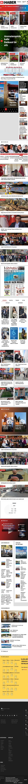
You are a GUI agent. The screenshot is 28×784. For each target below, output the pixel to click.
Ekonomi (2, 747)
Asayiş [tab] (11, 300)
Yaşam (2, 743)
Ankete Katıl (14, 516)
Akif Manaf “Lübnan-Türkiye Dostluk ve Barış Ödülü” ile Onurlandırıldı (9, 8)
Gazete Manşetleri (11, 760)
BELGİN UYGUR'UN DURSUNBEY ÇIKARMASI (7, 427)
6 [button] (12, 109)
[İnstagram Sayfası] (6, 715)
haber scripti (2, 781)
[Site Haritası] (15, 715)
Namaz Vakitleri (10, 746)
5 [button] (1, 45)
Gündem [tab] (4, 300)
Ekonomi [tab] (20, 302)
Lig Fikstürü (10, 750)
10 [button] (4, 111)
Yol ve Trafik (10, 744)
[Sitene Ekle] (17, 715)
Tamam (20, 782)
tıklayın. (25, 669)
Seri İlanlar (11, 755)
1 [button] (1, 36)
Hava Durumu (10, 741)
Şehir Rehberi (10, 758)
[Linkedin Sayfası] (10, 715)
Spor (2, 744)
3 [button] (1, 40)
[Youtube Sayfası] (8, 715)
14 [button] (13, 111)
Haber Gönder (14, 722)
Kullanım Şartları (14, 720)
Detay (16, 782)
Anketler (2, 766)
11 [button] (6, 111)
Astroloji (2, 770)
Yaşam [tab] (17, 300)
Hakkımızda (3, 720)
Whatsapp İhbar (14, 721)
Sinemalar (11, 754)
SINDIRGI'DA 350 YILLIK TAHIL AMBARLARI (19, 427)
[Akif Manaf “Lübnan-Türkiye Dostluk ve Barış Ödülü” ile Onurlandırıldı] (14, 616)
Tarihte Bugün (10, 752)
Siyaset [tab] (8, 302)
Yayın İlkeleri (3, 721)
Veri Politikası (3, 722)
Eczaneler (11, 748)
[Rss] (13, 715)
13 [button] (11, 111)
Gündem (19, 1)
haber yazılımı (4, 779)
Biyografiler (3, 768)
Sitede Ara (3, 765)
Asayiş (2, 742)
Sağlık (2, 749)
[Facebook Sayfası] (1, 715)
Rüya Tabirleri (3, 769)
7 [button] (14, 109)
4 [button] (1, 43)
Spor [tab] (23, 300)
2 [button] (1, 38)
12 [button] (9, 111)
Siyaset (2, 746)
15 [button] (15, 111)
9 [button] (2, 111)
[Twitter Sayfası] (3, 715)
